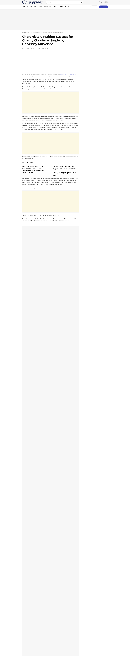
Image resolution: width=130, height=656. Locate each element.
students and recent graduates (67, 74)
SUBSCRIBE (103, 6)
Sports (46, 6)
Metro (40, 6)
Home (23, 6)
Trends (67, 6)
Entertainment (39, 48)
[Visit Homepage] (32, 2)
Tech (50, 6)
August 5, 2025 (25, 48)
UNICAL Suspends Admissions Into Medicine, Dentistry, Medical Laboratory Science (65, 168)
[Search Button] (81, 2)
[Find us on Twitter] (101, 2)
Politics (29, 6)
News (61, 6)
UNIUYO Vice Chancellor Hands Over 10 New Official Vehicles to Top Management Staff (65, 173)
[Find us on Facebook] (99, 2)
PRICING (94, 6)
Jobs (35, 6)
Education (27, 32)
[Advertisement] (65, 19)
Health (56, 6)
